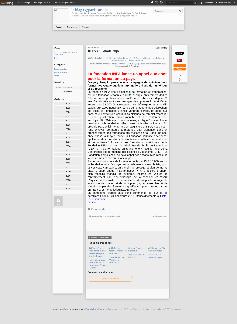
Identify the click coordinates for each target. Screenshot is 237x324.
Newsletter (72, 27)
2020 (68, 129)
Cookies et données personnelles (147, 309)
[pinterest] (161, 2)
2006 (68, 188)
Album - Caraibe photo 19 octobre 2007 (66, 53)
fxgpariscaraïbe (60, 72)
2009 (68, 176)
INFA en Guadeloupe (104, 51)
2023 (68, 116)
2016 (68, 146)
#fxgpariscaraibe (98, 209)
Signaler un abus (115, 309)
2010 (68, 171)
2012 (68, 163)
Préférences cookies (174, 309)
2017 (68, 142)
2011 (68, 167)
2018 (68, 137)
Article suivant (158, 216)
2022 (68, 120)
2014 (68, 154)
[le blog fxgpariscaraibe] (61, 15)
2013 (68, 159)
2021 (68, 125)
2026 (68, 103)
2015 (68, 150)
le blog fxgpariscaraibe (89, 10)
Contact (85, 27)
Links (56, 58)
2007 (68, 184)
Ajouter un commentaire (110, 279)
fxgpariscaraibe (60, 69)
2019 (68, 133)
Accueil (59, 27)
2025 (68, 108)
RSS (58, 204)
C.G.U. (127, 309)
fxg (65, 309)
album (56, 75)
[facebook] (152, 2)
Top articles (90, 309)
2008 (68, 180)
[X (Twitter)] (156, 2)
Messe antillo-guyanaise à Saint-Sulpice (106, 216)
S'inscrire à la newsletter (99, 238)
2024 (68, 112)
